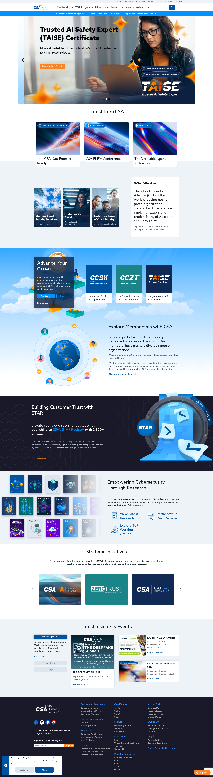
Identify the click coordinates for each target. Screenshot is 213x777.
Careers (151, 731)
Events (151, 1)
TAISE (117, 708)
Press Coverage (155, 713)
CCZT (117, 716)
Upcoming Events (122, 725)
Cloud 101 (119, 749)
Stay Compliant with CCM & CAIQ (74, 192)
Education (120, 736)
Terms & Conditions (157, 743)
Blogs (50, 669)
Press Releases (155, 710)
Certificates (120, 704)
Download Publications (92, 734)
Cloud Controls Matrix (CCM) (64, 441)
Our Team (153, 722)
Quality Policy (154, 716)
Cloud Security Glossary (161, 748)
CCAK (117, 713)
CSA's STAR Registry (68, 429)
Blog (160, 1)
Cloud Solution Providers (92, 710)
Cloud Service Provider (92, 751)
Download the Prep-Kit (46, 66)
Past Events (120, 731)
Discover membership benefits (123, 374)
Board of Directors (156, 725)
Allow (44, 769)
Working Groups (88, 725)
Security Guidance (123, 757)
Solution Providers (89, 708)
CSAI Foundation (125, 1)
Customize (24, 769)
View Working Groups (91, 737)
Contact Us (153, 708)
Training (63, 296)
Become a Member (90, 713)
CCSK (117, 710)
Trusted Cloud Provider (92, 754)
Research (86, 730)
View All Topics (88, 740)
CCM (116, 760)
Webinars (50, 663)
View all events (41, 656)
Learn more (42, 302)
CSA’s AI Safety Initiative (42, 200)
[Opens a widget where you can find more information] (202, 773)
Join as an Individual (92, 719)
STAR (117, 766)
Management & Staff (158, 728)
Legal (151, 736)
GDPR (117, 769)
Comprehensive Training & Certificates (105, 192)
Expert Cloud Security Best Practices (74, 208)
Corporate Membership (94, 704)
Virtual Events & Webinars (126, 743)
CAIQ (116, 763)
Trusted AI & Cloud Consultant (95, 748)
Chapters (140, 1)
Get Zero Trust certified (42, 208)
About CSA (154, 704)
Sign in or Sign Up (173, 1)
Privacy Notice (155, 740)
